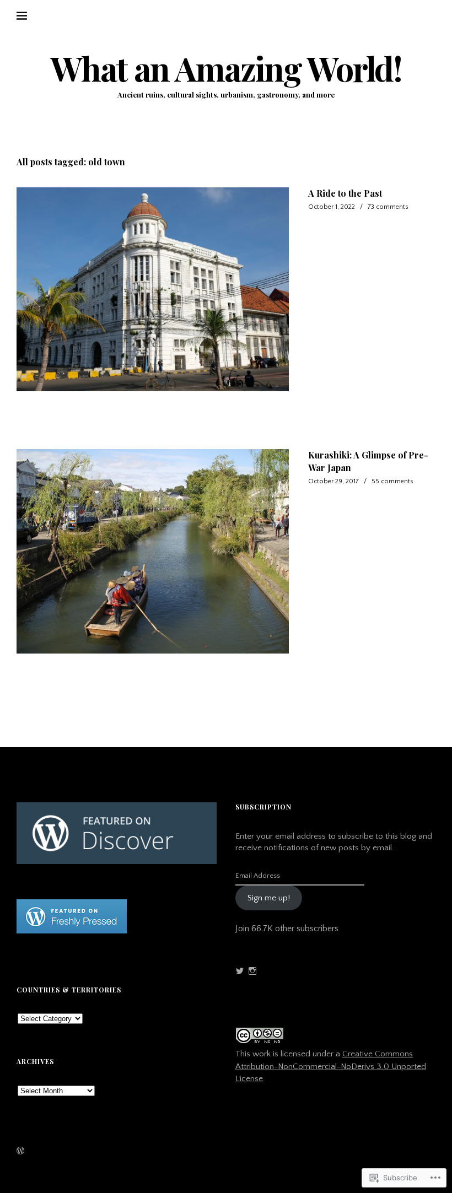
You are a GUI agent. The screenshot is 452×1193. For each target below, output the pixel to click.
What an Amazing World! (226, 68)
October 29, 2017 (333, 481)
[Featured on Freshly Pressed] (72, 931)
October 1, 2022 (331, 206)
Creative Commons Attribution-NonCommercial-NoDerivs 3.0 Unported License (330, 1066)
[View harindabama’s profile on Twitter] (239, 971)
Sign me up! (268, 898)
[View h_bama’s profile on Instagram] (252, 971)
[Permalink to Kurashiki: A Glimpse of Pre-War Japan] (153, 551)
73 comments (388, 206)
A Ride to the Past (345, 193)
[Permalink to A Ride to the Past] (153, 289)
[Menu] (30, 16)
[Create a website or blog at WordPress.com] (20, 1152)
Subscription (263, 806)
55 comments (392, 481)
